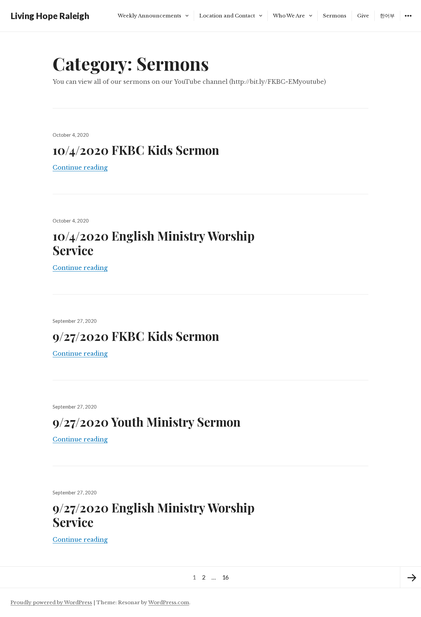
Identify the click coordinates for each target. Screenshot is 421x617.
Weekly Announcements (149, 15)
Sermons (334, 15)
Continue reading (80, 167)
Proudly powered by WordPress (51, 602)
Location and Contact (227, 15)
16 (226, 577)
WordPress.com (168, 602)
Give (363, 15)
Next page (410, 577)
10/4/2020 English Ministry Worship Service (154, 242)
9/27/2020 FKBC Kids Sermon (136, 336)
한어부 (387, 15)
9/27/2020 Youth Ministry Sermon (146, 422)
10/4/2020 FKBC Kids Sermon (136, 150)
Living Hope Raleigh (50, 16)
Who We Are (289, 15)
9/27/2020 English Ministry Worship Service (154, 514)
